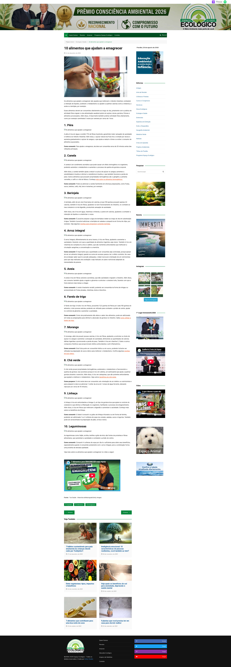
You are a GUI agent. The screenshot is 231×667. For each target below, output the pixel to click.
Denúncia (139, 105)
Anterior (70, 512)
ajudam (69, 504)
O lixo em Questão (142, 143)
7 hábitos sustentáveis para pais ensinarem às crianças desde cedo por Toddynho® (79, 548)
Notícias (138, 138)
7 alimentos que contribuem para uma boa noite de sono (79, 622)
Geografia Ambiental (143, 130)
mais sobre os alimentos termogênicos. (109, 179)
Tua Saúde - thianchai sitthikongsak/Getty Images (85, 497)
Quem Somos (73, 35)
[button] (144, 278)
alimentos (80, 504)
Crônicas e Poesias (142, 96)
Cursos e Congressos (143, 101)
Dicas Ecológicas (141, 109)
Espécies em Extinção (143, 122)
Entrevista (139, 117)
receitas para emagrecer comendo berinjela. (95, 224)
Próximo (125, 512)
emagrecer (91, 504)
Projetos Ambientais (142, 147)
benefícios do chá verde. (107, 377)
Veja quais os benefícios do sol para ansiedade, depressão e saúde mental (114, 586)
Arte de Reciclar (141, 92)
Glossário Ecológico (105, 653)
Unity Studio (88, 659)
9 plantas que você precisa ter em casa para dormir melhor (115, 622)
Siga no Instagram (151, 300)
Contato (117, 35)
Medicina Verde (141, 134)
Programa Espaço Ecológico (103, 35)
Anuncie (89, 35)
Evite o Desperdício (142, 126)
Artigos (138, 88)
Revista (82, 35)
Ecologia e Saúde (141, 113)
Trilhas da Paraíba (142, 151)
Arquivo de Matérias (105, 657)
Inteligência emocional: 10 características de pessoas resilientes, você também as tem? (115, 548)
